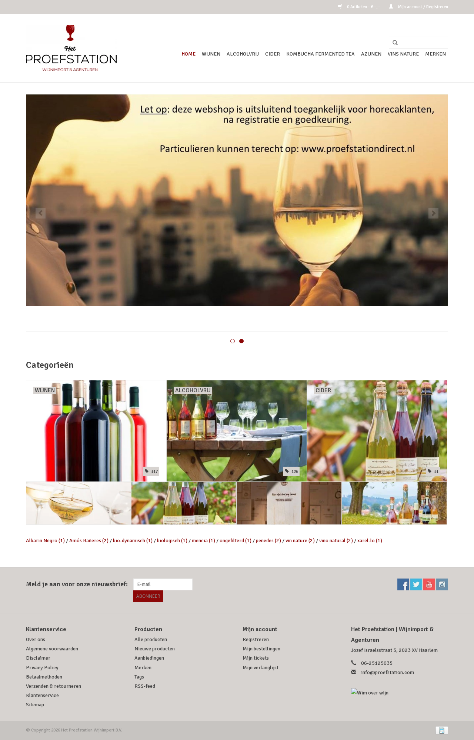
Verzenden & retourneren (53, 686)
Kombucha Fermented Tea (320, 54)
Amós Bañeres (89, 540)
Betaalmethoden (44, 677)
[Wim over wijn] (399, 692)
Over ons (35, 639)
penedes (268, 540)
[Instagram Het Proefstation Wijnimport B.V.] (442, 584)
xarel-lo (369, 540)
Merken (435, 54)
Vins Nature (403, 54)
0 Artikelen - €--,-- (363, 7)
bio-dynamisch (133, 540)
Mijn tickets (256, 658)
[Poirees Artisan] (289, 503)
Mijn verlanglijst (260, 667)
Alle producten (150, 639)
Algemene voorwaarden (52, 649)
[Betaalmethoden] (440, 730)
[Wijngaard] (237, 212)
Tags (139, 677)
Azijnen (371, 54)
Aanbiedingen (149, 658)
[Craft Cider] (183, 503)
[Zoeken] (392, 43)
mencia (203, 540)
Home (188, 54)
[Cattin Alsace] (78, 503)
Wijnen (211, 54)
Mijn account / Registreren (422, 7)
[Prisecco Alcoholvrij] (394, 503)
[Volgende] (433, 213)
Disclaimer (38, 658)
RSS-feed (144, 686)
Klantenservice (42, 695)
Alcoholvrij (243, 54)
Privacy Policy (42, 667)
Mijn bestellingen (261, 649)
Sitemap (35, 704)
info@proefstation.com (387, 672)
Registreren (256, 639)
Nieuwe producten (154, 649)
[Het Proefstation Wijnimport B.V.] (71, 48)
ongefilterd (235, 540)
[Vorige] (41, 213)
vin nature (300, 540)
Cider (272, 54)
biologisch (172, 540)
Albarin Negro (45, 540)
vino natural (336, 540)
